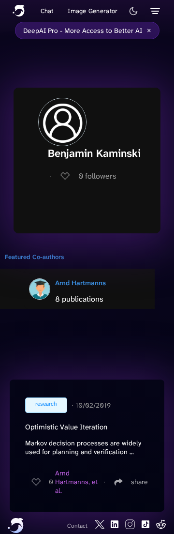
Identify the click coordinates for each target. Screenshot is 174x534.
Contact (77, 526)
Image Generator (92, 11)
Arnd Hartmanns (80, 282)
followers (97, 176)
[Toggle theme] (133, 11)
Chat (47, 11)
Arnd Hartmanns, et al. (76, 482)
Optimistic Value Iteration (66, 427)
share (139, 481)
